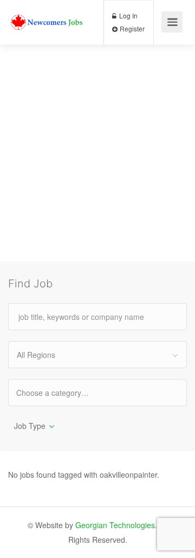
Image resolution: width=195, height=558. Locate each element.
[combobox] (97, 354)
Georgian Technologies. (116, 524)
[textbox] (62, 392)
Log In (128, 15)
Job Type (30, 425)
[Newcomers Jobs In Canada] (47, 11)
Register (131, 28)
